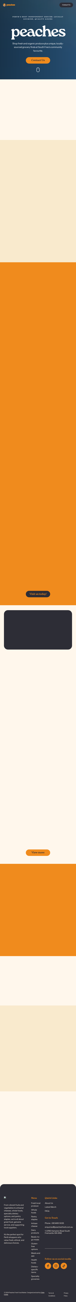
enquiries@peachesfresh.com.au (59, 1227)
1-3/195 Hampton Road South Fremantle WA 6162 (57, 1232)
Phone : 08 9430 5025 (54, 1223)
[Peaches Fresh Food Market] (5, 1198)
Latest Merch (50, 1207)
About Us (49, 1203)
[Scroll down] (38, 69)
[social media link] (48, 1266)
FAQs (47, 1211)
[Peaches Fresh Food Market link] (9, 5)
